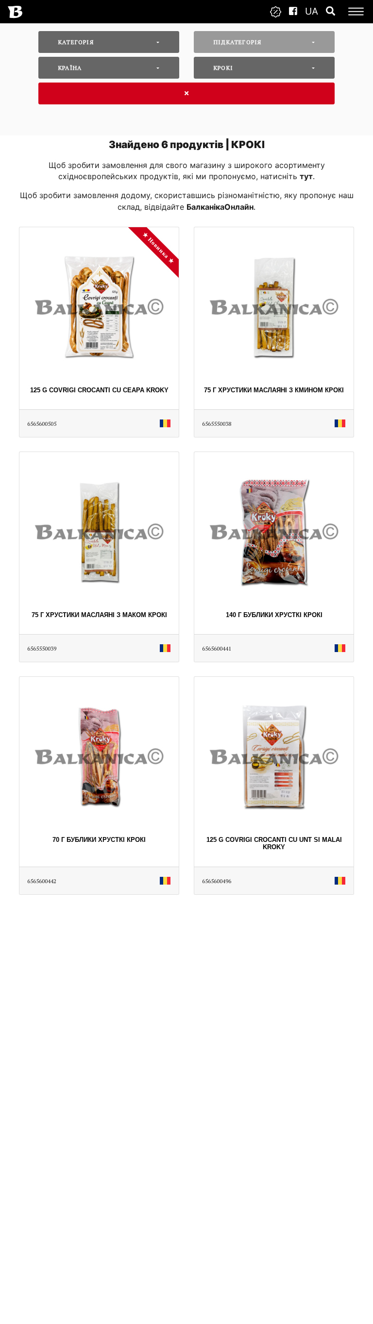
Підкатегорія (237, 42)
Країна (70, 67)
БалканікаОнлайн (220, 207)
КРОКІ (223, 67)
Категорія (76, 42)
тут (306, 176)
